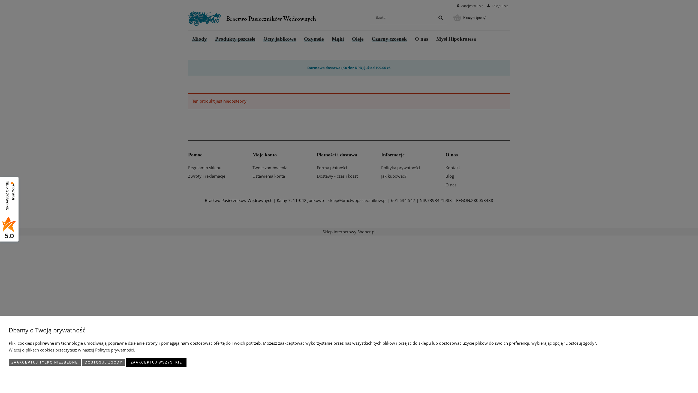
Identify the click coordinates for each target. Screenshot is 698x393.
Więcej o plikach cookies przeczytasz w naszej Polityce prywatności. (72, 350)
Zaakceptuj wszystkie (156, 362)
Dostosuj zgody (103, 362)
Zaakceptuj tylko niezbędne (44, 362)
